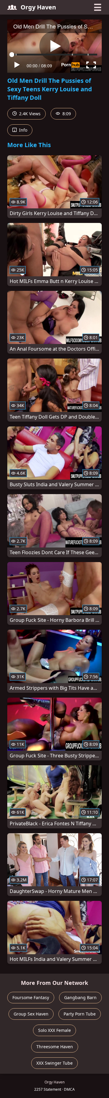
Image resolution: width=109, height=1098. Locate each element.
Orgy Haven (38, 7)
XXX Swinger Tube (54, 1063)
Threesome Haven (54, 1046)
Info (22, 130)
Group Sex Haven (31, 1014)
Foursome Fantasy (30, 997)
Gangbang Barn (80, 997)
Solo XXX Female (54, 1030)
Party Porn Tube (80, 1014)
